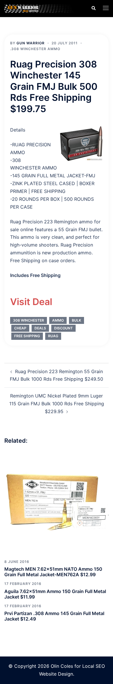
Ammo (58, 320)
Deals (40, 328)
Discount (63, 328)
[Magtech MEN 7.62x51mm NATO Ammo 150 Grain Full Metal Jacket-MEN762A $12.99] (56, 503)
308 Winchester (28, 320)
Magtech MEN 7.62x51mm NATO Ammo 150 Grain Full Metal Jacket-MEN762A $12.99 (53, 571)
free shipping (27, 336)
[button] (93, 8)
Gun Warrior (31, 43)
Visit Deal (31, 301)
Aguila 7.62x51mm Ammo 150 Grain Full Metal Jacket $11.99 (55, 594)
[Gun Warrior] (43, 8)
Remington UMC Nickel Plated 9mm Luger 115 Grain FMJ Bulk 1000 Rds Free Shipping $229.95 (56, 403)
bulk (76, 320)
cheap (20, 328)
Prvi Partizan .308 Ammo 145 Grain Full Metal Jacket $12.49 (54, 616)
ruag (53, 336)
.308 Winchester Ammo (35, 49)
